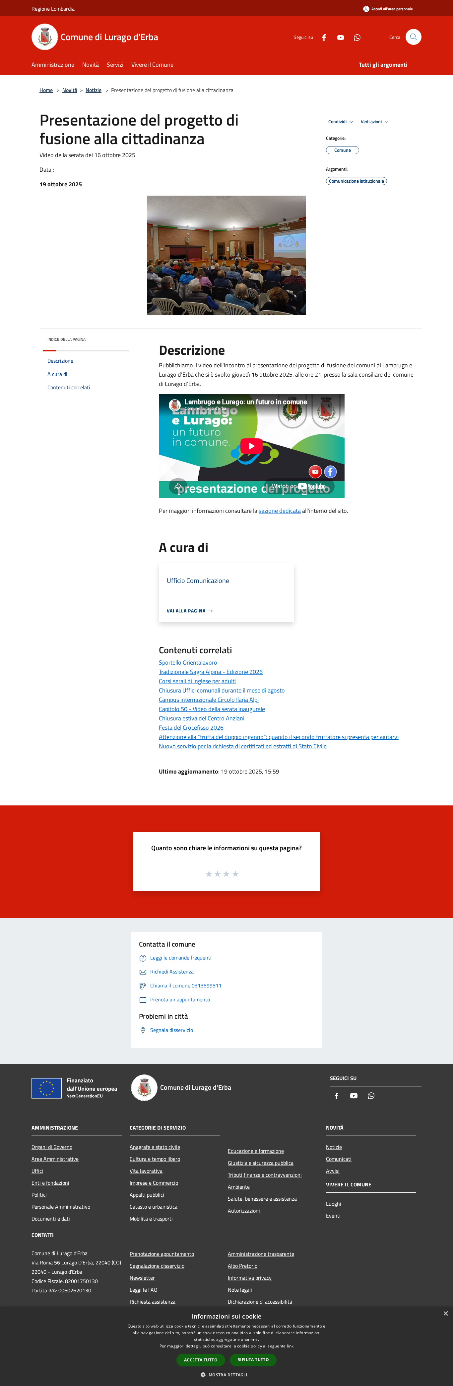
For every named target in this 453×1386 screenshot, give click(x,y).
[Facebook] (321, 36)
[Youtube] (338, 36)
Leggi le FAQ (144, 1290)
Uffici (37, 1171)
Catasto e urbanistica (153, 1207)
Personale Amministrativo (61, 1207)
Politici (39, 1195)
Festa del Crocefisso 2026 (191, 727)
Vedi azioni (372, 121)
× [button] (445, 1313)
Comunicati (339, 1159)
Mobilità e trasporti (151, 1219)
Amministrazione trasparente (261, 1254)
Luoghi (333, 1204)
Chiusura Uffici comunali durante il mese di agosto (222, 690)
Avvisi (333, 1171)
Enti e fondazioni (50, 1183)
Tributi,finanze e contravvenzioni (265, 1175)
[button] (226, 1374)
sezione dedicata (280, 510)
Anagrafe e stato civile (155, 1147)
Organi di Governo (52, 1147)
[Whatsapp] (354, 36)
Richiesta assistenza (152, 1302)
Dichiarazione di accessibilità (260, 1302)
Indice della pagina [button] (66, 339)
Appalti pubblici (147, 1195)
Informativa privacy (250, 1278)
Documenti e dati (51, 1219)
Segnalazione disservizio (157, 1266)
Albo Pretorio (242, 1266)
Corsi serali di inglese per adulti (197, 681)
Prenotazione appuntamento (162, 1254)
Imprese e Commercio (154, 1183)
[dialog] (226, 1346)
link (290, 1346)
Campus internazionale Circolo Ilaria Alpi (209, 699)
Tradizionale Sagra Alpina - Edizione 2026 (211, 671)
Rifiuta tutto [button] (253, 1359)
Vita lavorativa (146, 1171)
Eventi (333, 1216)
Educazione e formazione (256, 1151)
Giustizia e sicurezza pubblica (260, 1163)
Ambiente (239, 1187)
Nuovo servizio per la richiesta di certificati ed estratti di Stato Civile (243, 746)
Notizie (93, 90)
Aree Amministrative (55, 1159)
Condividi (338, 121)
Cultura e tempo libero (155, 1159)
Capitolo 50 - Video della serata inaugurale (212, 708)
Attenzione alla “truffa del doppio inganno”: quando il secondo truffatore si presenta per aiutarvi (279, 736)
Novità (69, 90)
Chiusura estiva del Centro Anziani (201, 718)
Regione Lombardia (53, 9)
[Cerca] (413, 37)
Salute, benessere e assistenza (262, 1199)
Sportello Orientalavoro (188, 662)
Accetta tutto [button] (201, 1360)
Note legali (240, 1290)
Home (46, 90)
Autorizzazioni (244, 1211)
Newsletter (142, 1278)
